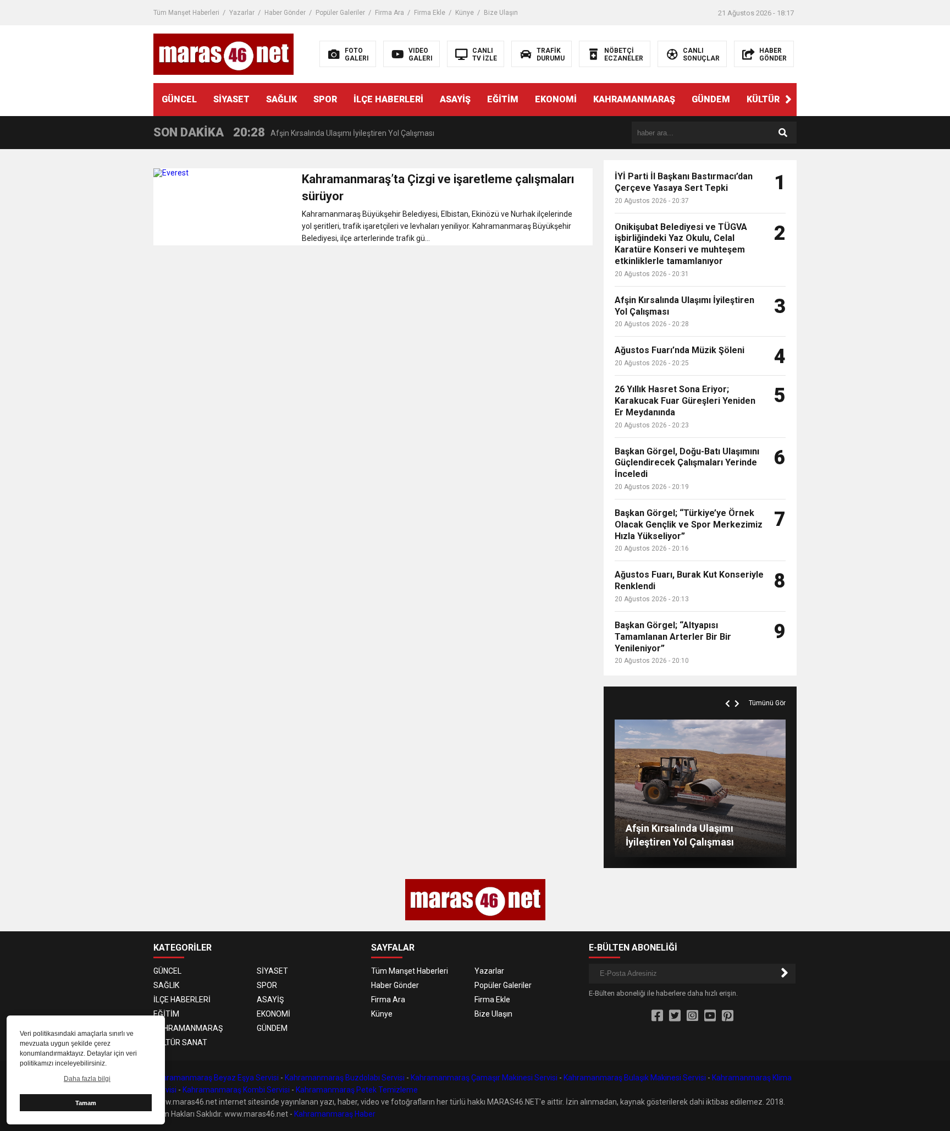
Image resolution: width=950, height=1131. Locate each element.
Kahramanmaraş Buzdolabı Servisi (345, 1077)
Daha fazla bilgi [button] (87, 1079)
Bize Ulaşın (501, 13)
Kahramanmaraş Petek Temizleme (357, 1089)
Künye (464, 13)
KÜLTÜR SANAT (779, 99)
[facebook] (657, 1016)
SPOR (325, 99)
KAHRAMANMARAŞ (634, 99)
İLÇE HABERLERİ (388, 99)
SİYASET (231, 99)
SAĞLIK (281, 99)
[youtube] (710, 1016)
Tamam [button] (85, 1103)
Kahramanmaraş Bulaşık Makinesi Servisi (635, 1077)
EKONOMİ (556, 99)
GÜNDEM (711, 99)
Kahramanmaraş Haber (334, 1114)
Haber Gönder (285, 13)
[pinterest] (727, 1016)
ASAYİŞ (455, 99)
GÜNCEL (179, 99)
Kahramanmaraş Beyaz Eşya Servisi (216, 1077)
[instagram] (692, 1016)
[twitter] (675, 1016)
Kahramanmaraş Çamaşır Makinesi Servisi (484, 1077)
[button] (788, 99)
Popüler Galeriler (340, 13)
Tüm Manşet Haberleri (186, 13)
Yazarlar (242, 13)
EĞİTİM (502, 99)
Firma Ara (389, 13)
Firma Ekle (429, 13)
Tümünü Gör (767, 703)
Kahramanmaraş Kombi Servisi (236, 1089)
